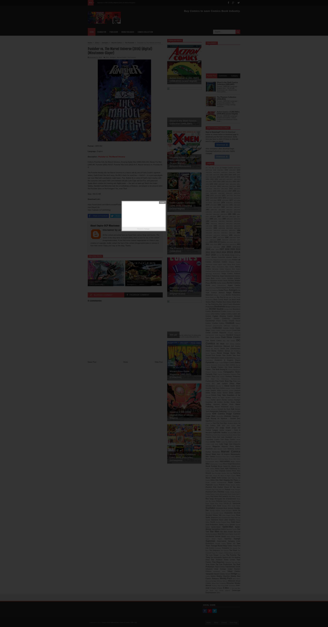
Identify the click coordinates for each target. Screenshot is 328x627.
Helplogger (147, 229)
